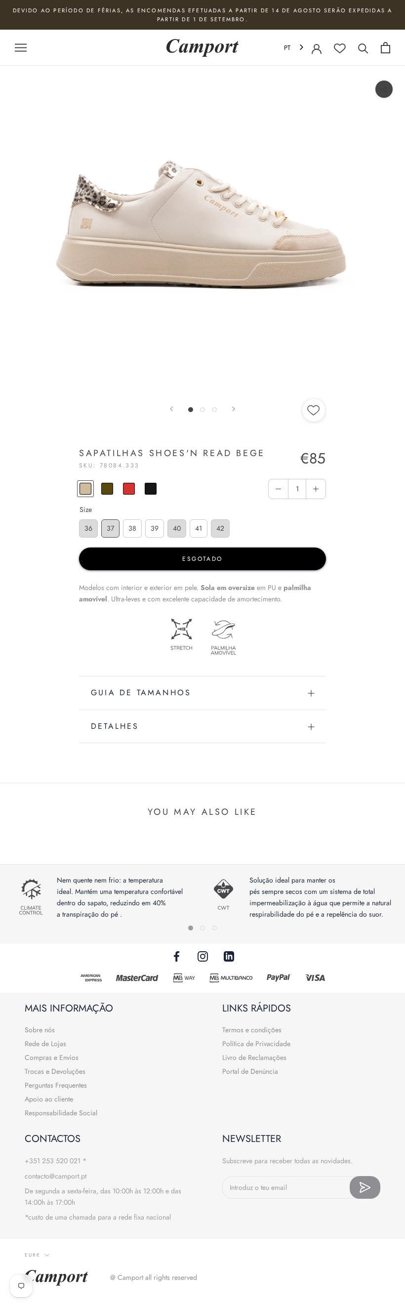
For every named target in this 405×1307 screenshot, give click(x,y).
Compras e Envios (52, 1057)
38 (132, 528)
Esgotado (202, 558)
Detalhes (115, 726)
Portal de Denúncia (250, 1071)
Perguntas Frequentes (56, 1085)
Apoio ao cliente (49, 1099)
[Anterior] (171, 409)
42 (220, 528)
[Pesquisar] (363, 47)
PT (287, 47)
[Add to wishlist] (314, 411)
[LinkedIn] (229, 956)
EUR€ (32, 1255)
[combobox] (294, 48)
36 (88, 528)
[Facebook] (176, 956)
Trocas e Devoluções (55, 1071)
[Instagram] (203, 956)
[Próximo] (233, 409)
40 (177, 528)
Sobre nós (40, 1030)
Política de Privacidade (256, 1044)
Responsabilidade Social (61, 1113)
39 (155, 528)
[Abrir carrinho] (385, 47)
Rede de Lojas (45, 1044)
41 (198, 528)
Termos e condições (252, 1030)
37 (110, 528)
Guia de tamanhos (141, 692)
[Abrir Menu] (21, 47)
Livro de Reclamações (254, 1057)
